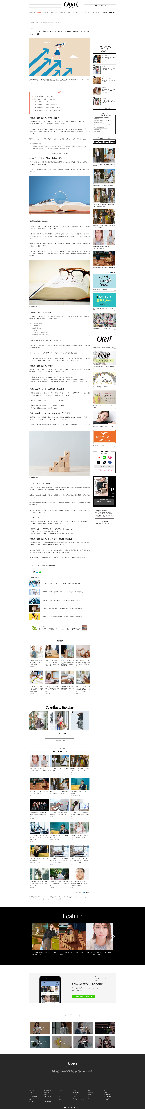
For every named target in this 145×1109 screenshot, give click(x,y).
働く (34, 22)
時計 (30, 1099)
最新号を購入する (104, 499)
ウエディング (91, 1092)
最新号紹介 (105, 1092)
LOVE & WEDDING (64, 12)
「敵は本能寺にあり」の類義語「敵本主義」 (46, 105)
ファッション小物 (33, 1096)
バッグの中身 (57, 899)
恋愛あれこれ (91, 1090)
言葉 (37, 22)
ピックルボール (76, 1092)
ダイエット (61, 1101)
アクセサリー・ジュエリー (35, 1098)
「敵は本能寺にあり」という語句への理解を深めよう (48, 110)
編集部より (105, 1090)
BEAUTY (45, 12)
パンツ (30, 1092)
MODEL (87, 12)
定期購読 (99, 501)
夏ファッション (32, 1090)
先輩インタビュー (81, 896)
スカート (31, 1094)
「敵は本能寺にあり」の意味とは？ (43, 96)
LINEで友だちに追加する (84, 996)
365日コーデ (32, 1101)
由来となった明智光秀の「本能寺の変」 (45, 99)
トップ (30, 22)
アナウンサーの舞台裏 (100, 124)
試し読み (109, 501)
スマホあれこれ (48, 899)
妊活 (89, 1096)
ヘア (60, 1096)
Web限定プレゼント (107, 1096)
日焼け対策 (61, 1090)
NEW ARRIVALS (96, 12)
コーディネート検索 (59, 740)
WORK (39, 12)
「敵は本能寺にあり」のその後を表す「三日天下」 (47, 107)
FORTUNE (75, 12)
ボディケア (61, 1099)
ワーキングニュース (59, 896)
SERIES (105, 12)
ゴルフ (74, 1090)
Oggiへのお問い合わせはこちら (103, 523)
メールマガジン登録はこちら (104, 466)
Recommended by (80, 892)
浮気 (89, 1098)
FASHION (32, 12)
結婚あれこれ (91, 1094)
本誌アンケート (106, 1098)
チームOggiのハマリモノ (78, 1099)
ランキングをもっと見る (59, 733)
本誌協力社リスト (106, 1094)
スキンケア (61, 1092)
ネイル (60, 1098)
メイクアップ (61, 1094)
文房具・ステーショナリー (36, 899)
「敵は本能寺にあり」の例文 (42, 102)
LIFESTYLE (53, 12)
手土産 (74, 1096)
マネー (73, 896)
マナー (67, 896)
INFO (81, 12)
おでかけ (75, 1098)
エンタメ (75, 1094)
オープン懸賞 (105, 1099)
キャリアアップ (39, 896)
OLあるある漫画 (48, 896)
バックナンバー (104, 504)
